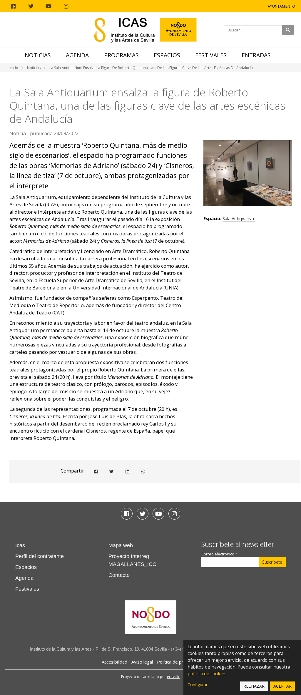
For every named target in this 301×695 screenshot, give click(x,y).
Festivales (211, 55)
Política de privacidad (178, 662)
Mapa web (120, 545)
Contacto (119, 575)
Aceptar (282, 686)
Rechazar (254, 686)
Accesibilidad (114, 662)
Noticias (38, 55)
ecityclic (173, 676)
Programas (121, 55)
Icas (20, 545)
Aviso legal (142, 662)
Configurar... (199, 684)
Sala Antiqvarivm (239, 218)
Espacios (167, 55)
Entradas (256, 55)
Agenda (77, 55)
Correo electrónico (219, 554)
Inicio (13, 67)
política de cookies (207, 674)
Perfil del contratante (39, 556)
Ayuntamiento (281, 6)
